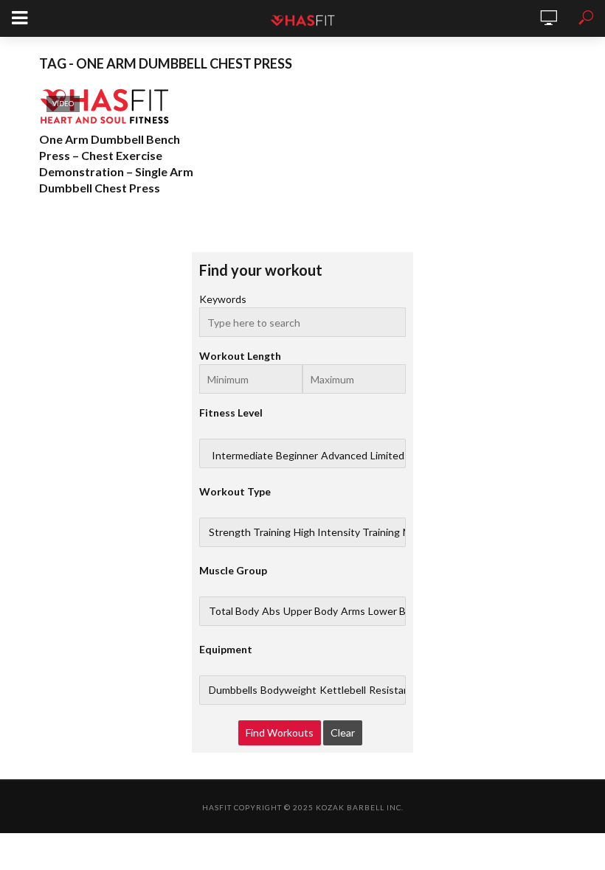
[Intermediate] (242, 455)
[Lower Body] (395, 611)
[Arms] (353, 611)
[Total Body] (233, 611)
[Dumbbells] (233, 690)
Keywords (222, 299)
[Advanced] (344, 455)
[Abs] (271, 611)
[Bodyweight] (288, 690)
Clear (343, 732)
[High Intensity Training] (346, 532)
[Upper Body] (310, 611)
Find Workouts (280, 732)
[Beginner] (296, 455)
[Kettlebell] (342, 690)
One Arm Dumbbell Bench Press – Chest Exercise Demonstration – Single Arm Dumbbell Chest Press (116, 163)
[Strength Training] (249, 532)
